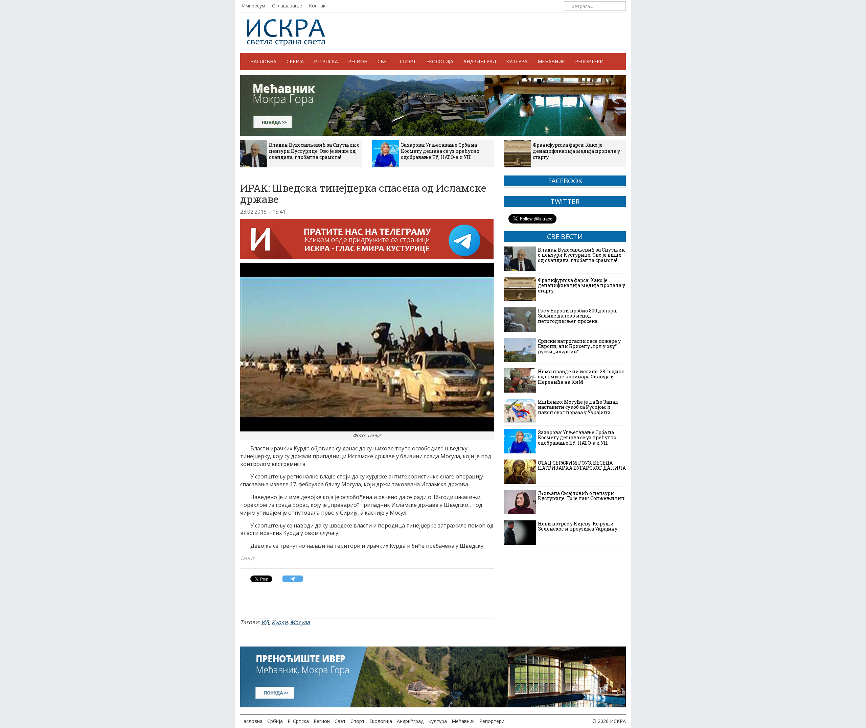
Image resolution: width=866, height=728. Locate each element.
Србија (295, 61)
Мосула (300, 622)
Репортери (589, 61)
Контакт (318, 5)
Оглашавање (287, 5)
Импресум (253, 5)
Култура (516, 61)
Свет (384, 61)
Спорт (408, 61)
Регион (357, 61)
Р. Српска (326, 61)
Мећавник (551, 61)
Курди (280, 622)
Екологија (439, 61)
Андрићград (479, 61)
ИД (265, 622)
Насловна (263, 61)
